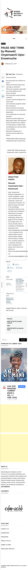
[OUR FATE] (10, 280)
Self (7, 310)
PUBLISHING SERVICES (7, 549)
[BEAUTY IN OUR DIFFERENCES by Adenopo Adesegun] (10, 295)
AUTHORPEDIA (5, 486)
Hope (18, 308)
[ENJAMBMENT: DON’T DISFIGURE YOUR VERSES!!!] (20, 284)
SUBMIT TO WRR (6, 545)
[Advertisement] (14, 418)
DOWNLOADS (5, 533)
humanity (23, 308)
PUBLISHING (4, 537)
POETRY (3, 43)
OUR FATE (8, 283)
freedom (13, 308)
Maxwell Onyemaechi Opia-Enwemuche (16, 186)
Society (11, 310)
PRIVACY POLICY (6, 541)
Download (21, 386)
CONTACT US (5, 529)
